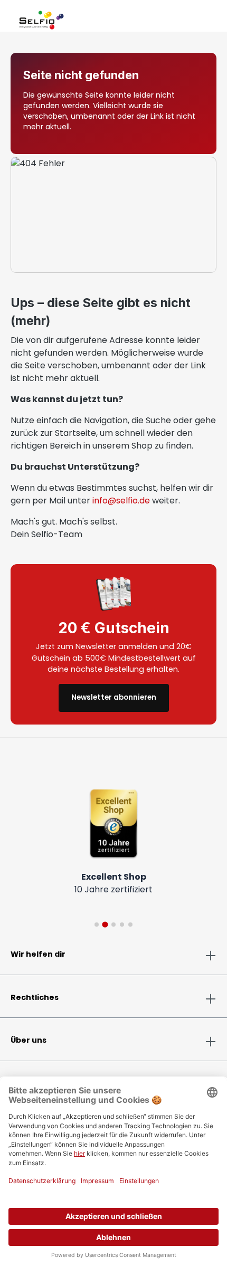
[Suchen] (191, 18)
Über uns (28, 1040)
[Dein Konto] (199, 18)
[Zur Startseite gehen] (41, 18)
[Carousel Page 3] (113, 924)
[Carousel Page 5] (130, 924)
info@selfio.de (121, 500)
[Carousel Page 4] (122, 924)
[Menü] (10, 18)
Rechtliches (35, 997)
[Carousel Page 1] (96, 924)
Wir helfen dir (38, 954)
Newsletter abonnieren (113, 697)
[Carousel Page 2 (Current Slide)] (105, 924)
